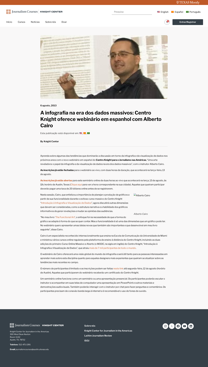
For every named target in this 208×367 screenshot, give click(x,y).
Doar (64, 22)
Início (9, 22)
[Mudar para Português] (88, 133)
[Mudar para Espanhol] (84, 133)
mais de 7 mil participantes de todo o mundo (112, 248)
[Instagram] (165, 326)
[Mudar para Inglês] (81, 133)
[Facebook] (178, 326)
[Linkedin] (191, 326)
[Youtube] (184, 326)
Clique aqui (76, 184)
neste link (118, 268)
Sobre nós (50, 22)
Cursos (21, 22)
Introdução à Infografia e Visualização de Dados (66, 203)
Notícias (35, 22)
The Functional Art (65, 217)
